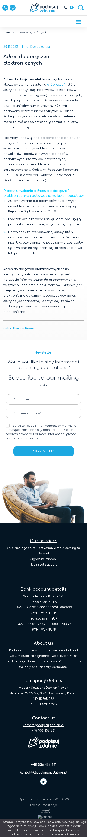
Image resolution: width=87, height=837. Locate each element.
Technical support (44, 564)
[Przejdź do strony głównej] (44, 7)
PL (65, 7)
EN (72, 7)
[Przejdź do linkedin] (43, 781)
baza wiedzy (24, 32)
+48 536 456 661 (43, 764)
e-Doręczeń (56, 84)
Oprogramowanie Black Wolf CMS (43, 799)
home (7, 32)
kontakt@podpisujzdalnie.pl (43, 725)
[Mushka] (43, 817)
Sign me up (43, 451)
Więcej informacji (67, 834)
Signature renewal (43, 559)
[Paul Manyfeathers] (43, 811)
